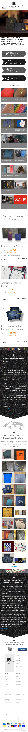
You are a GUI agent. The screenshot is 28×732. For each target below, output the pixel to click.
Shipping (9, 255)
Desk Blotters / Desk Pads (6, 160)
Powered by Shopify (19, 729)
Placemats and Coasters (19, 701)
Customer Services (20, 664)
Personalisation (19, 682)
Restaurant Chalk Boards (6, 190)
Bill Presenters (8, 694)
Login (17, 661)
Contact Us (7, 681)
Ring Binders (7, 703)
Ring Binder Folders (5, 129)
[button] (2, 5)
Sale (15, 206)
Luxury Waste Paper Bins (19, 160)
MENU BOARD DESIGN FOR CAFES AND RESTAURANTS (20, 130)
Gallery (17, 679)
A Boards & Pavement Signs (7, 206)
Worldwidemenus (11, 729)
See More (14, 566)
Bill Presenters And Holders (20, 99)
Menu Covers (4, 99)
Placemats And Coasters (19, 145)
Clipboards (17, 114)
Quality (6, 679)
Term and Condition (20, 666)
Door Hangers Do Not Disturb (7, 175)
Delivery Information (20, 658)
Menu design (18, 684)
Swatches (18, 678)
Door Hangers (19, 699)
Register (17, 663)
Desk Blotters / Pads (20, 694)
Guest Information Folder (8, 696)
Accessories (7, 702)
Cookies (6, 682)
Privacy (6, 684)
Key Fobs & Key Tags (18, 175)
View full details (21, 258)
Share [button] (4, 259)
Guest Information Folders (6, 114)
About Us (6, 676)
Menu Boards (7, 699)
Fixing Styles (18, 660)
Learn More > (8, 409)
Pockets (3, 145)
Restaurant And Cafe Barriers (20, 190)
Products (17, 676)
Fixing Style (18, 681)
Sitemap (17, 668)
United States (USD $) (13, 718)
